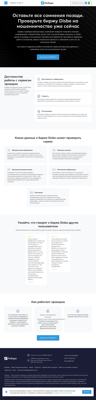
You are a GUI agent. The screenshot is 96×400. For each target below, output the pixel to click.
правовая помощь (78, 3)
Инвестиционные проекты (19, 367)
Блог (20, 3)
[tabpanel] (36, 259)
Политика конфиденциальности (27, 370)
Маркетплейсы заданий (49, 367)
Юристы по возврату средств (68, 367)
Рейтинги (13, 3)
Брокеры (7, 367)
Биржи (31, 367)
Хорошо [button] (87, 392)
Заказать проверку (48, 57)
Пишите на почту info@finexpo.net (41, 355)
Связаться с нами (10, 370)
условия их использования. (62, 393)
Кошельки (38, 367)
